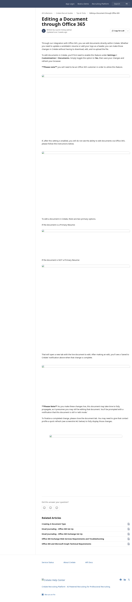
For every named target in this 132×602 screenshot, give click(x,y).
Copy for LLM (119, 31)
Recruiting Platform (100, 4)
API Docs (89, 562)
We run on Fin (50, 594)
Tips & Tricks (81, 13)
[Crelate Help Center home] (2, 4)
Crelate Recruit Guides (64, 13)
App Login (70, 4)
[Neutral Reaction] (50, 507)
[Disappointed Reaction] (44, 507)
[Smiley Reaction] (56, 507)
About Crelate (69, 562)
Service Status (48, 562)
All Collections (47, 13)
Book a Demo (83, 4)
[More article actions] (128, 31)
